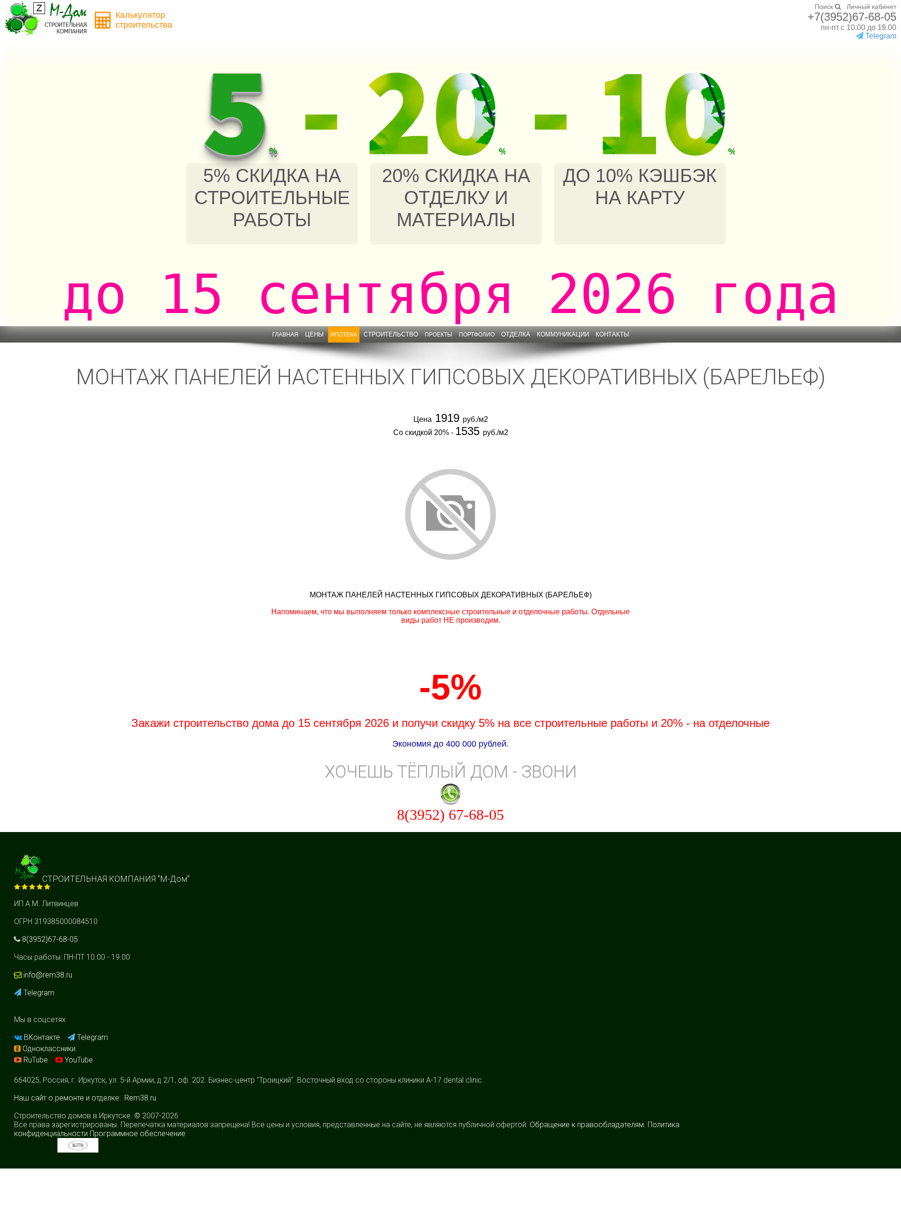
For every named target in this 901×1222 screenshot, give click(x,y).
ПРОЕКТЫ (438, 334)
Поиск (825, 6)
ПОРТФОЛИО (477, 334)
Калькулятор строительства (143, 20)
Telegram (38, 992)
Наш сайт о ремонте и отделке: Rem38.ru (85, 1097)
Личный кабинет (871, 6)
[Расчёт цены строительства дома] (103, 20)
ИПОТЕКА (343, 334)
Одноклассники (48, 1048)
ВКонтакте (42, 1037)
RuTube (36, 1059)
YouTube (78, 1059)
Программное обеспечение (137, 1133)
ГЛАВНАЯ (285, 334)
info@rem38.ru (47, 974)
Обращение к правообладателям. (588, 1124)
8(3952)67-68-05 (49, 939)
